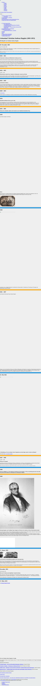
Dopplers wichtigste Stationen (6, 15)
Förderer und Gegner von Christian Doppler (9, 20)
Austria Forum (2, 674)
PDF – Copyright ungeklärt (8, 453)
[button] (3, 2)
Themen (3, 32)
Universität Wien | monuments (5, 676)
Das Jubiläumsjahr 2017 (8, 24)
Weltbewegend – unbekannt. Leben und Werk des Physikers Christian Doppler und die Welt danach (17, 667)
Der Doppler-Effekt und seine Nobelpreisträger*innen (10, 19)
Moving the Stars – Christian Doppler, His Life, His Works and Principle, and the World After (16, 669)
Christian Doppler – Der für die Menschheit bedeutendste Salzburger (11, 664)
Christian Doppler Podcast (6, 29)
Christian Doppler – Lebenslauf (7, 17)
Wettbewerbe (6, 27)
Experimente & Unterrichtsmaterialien (8, 28)
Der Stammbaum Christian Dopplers (6, 672)
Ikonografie (6, 16)
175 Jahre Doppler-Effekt (6, 23)
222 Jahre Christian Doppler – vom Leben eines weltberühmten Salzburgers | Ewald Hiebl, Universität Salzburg (17, 677)
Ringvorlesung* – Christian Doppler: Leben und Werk (12, 26)
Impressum (3, 683)
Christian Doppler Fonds (6, 35)
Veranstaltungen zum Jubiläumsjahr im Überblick (12, 25)
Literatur (3, 31)
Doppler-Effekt (4, 18)
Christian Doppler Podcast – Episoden (10, 30)
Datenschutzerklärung (5, 684)
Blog (3, 33)
